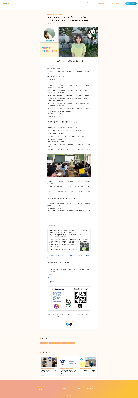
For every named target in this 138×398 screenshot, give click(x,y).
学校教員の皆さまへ (83, 386)
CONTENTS (46, 8)
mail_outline (121, 3)
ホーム (67, 386)
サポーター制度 (85, 388)
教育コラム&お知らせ (102, 3)
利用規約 (68, 393)
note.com (82, 257)
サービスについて (73, 386)
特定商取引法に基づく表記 (75, 393)
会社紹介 (118, 3)
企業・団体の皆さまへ (93, 386)
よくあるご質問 (112, 3)
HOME (41, 8)
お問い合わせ (92, 388)
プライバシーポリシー (62, 393)
